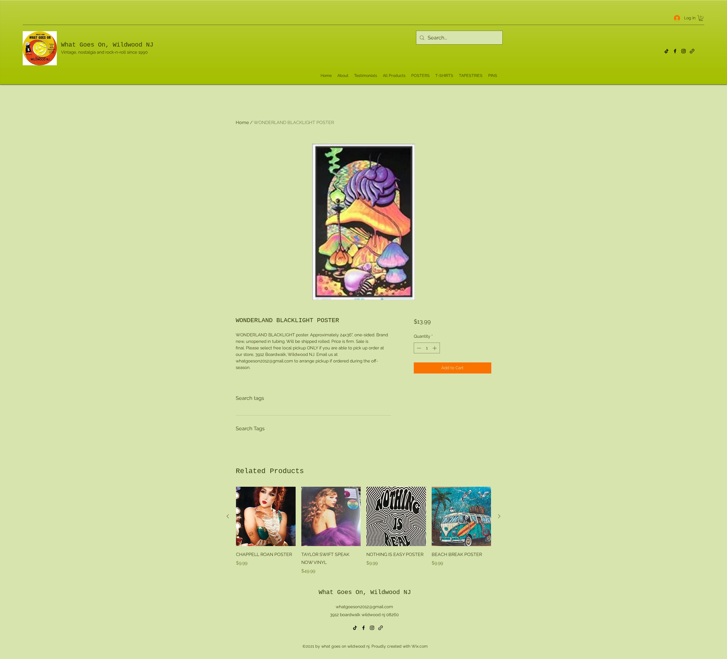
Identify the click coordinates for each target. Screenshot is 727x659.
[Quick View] (266, 516)
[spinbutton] (426, 348)
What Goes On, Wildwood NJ (107, 45)
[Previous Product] (227, 516)
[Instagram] (683, 51)
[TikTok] (666, 51)
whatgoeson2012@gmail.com (364, 606)
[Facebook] (675, 51)
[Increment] (435, 348)
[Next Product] (499, 516)
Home (242, 122)
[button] (700, 18)
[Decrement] (418, 348)
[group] (363, 530)
